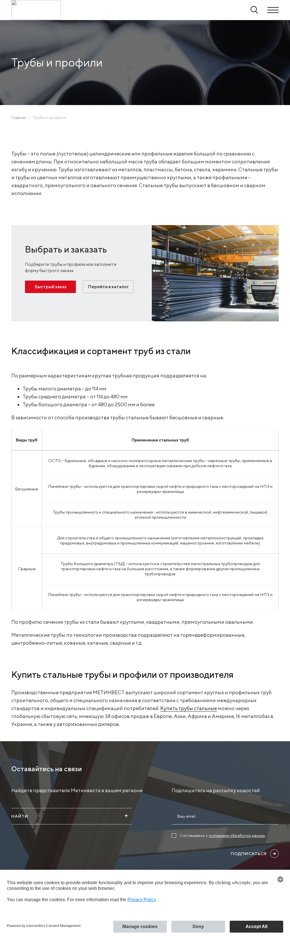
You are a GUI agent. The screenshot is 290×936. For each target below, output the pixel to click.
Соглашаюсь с (222, 835)
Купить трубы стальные (188, 708)
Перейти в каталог (108, 286)
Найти (19, 816)
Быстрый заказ (51, 286)
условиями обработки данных (237, 835)
